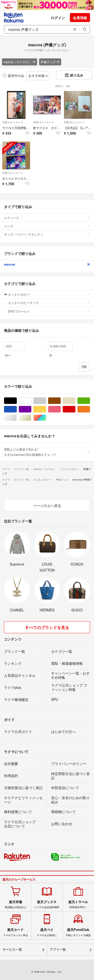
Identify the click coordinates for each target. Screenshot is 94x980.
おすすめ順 (37, 75)
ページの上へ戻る (47, 505)
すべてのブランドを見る (47, 627)
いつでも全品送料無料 (46, 904)
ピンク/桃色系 (60, 409)
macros (9, 264)
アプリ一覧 (58, 949)
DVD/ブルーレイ (19, 311)
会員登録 (80, 17)
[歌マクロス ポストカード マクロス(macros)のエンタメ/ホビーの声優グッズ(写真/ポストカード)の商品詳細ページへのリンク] (47, 105)
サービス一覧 (12, 949)
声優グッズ (48, 62)
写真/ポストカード (12, 122)
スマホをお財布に (47, 932)
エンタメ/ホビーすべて (23, 302)
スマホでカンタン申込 (15, 932)
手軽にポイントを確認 (78, 932)
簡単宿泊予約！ (78, 904)
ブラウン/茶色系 (60, 400)
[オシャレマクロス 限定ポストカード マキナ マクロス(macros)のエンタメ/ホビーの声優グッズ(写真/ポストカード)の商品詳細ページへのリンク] (16, 155)
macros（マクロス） (18, 62)
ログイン (58, 17)
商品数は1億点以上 (15, 904)
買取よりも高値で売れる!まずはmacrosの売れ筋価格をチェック (30, 451)
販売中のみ (16, 75)
